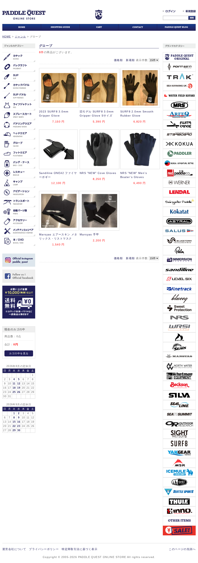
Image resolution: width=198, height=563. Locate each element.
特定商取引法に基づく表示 (79, 549)
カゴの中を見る (19, 353)
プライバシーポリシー (44, 549)
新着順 (130, 60)
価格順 (118, 60)
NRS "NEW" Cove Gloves (98, 173)
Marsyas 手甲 (89, 234)
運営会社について (14, 549)
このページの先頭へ (182, 549)
